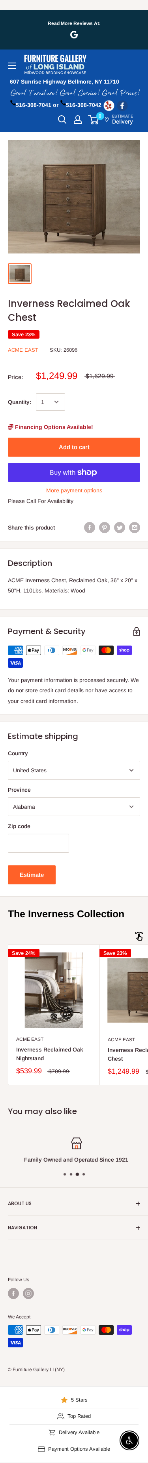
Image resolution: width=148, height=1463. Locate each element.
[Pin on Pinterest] (104, 527)
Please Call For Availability (40, 501)
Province (19, 790)
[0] (94, 119)
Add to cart (74, 447)
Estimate (32, 874)
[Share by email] (134, 527)
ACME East (23, 350)
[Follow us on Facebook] (13, 1293)
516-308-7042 (83, 105)
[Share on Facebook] (89, 527)
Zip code (19, 826)
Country (18, 753)
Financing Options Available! (53, 427)
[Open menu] (12, 66)
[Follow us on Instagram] (28, 1293)
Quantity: (19, 402)
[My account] (78, 119)
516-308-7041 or (37, 105)
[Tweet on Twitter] (119, 527)
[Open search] (62, 119)
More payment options (74, 490)
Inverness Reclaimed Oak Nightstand (49, 1053)
